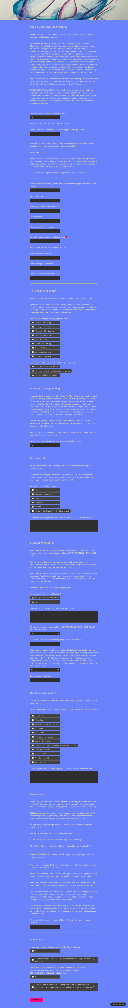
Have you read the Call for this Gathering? (48, 113)
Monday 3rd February (43, 352)
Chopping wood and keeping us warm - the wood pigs (55, 745)
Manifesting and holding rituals (46, 724)
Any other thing (40, 762)
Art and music (40, 733)
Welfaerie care (40, 720)
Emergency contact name (41, 253)
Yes (36, 951)
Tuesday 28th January (43, 327)
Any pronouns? (36, 196)
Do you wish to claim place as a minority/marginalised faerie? (56, 441)
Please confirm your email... (42, 227)
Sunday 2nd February (43, 348)
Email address (36, 217)
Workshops (39, 728)
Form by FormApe (118, 1004)
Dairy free (38, 503)
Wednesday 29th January (44, 331)
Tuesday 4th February (43, 356)
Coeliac (37, 498)
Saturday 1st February (43, 344)
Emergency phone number (41, 264)
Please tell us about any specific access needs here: (52, 608)
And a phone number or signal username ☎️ (48, 237)
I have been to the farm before (46, 367)
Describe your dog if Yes (40, 676)
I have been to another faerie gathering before (52, 371)
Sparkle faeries (40, 754)
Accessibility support (43, 741)
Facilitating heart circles (44, 737)
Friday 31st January (42, 339)
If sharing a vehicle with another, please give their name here (56, 640)
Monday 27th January (43, 323)
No (36, 602)
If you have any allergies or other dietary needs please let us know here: (61, 517)
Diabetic (38, 507)
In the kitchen (40, 716)
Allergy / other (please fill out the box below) (52, 511)
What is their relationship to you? (44, 274)
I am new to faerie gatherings (46, 375)
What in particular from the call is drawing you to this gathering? (57, 130)
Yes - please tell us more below (47, 598)
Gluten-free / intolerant (43, 494)
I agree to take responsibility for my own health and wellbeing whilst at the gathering (63, 960)
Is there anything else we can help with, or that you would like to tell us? (61, 769)
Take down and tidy (42, 758)
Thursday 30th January (43, 335)
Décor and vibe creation (44, 750)
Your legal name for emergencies (44, 206)
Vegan (37, 490)
